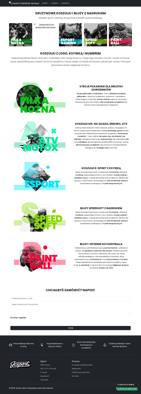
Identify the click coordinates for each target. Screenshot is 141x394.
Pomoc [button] (54, 3)
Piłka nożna (45, 365)
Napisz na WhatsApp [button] (128, 389)
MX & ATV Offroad (48, 368)
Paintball (44, 380)
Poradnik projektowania (82, 365)
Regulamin (76, 368)
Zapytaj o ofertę (126, 385)
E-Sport (43, 372)
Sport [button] (45, 3)
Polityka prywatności (81, 372)
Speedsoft (44, 376)
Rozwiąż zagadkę (18, 317)
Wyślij (70, 328)
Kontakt (65, 3)
